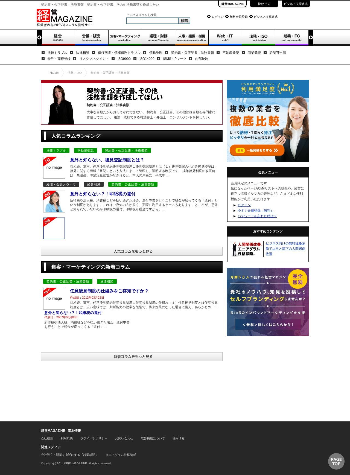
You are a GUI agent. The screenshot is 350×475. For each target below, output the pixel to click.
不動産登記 (231, 53)
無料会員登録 (239, 16)
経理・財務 (158, 38)
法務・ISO (258, 38)
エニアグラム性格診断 (121, 454)
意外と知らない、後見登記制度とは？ (107, 160)
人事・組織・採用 (191, 38)
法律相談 (82, 53)
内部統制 (201, 59)
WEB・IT (225, 38)
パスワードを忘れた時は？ (257, 216)
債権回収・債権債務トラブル (119, 53)
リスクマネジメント (94, 59)
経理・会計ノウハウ (61, 184)
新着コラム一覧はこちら (132, 356)
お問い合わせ (124, 438)
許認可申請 (278, 53)
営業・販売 (91, 38)
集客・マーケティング (125, 38)
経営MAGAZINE (232, 3)
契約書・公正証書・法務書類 (192, 53)
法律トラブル (57, 53)
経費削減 (93, 184)
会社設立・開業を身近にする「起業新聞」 (69, 454)
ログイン (218, 16)
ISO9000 (124, 59)
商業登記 (254, 53)
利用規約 (67, 438)
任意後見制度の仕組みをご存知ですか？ (109, 291)
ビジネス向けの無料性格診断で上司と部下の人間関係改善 (285, 248)
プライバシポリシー (93, 438)
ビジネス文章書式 (296, 3)
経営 (58, 38)
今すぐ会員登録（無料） (256, 210)
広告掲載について (153, 438)
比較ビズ (264, 3)
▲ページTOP (336, 461)
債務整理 (155, 53)
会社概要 (47, 438)
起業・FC (291, 38)
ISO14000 (146, 59)
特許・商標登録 (59, 59)
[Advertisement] (268, 376)
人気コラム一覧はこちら (132, 251)
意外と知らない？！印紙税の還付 (103, 193)
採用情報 (179, 438)
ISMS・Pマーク (174, 59)
